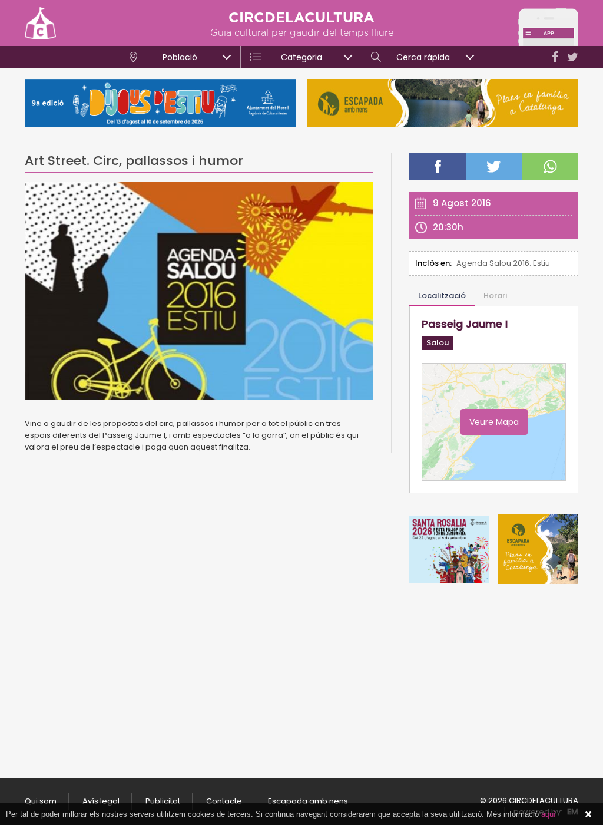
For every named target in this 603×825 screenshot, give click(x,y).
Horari (495, 295)
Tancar (588, 814)
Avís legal (101, 801)
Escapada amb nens (308, 801)
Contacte (224, 801)
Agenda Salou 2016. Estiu (503, 263)
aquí (548, 814)
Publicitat (162, 801)
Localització (442, 295)
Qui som (41, 801)
